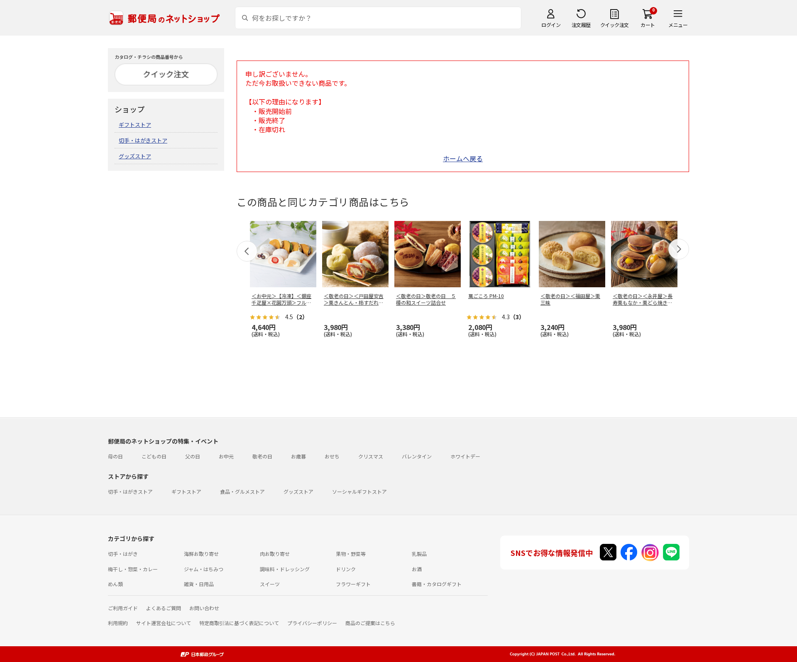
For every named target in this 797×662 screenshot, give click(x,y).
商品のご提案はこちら (370, 622)
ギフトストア (135, 125)
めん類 (115, 583)
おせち (332, 456)
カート (648, 24)
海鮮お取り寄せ (201, 553)
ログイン (550, 24)
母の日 (115, 456)
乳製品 (419, 553)
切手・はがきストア (143, 140)
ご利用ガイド (123, 607)
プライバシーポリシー (312, 622)
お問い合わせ (204, 607)
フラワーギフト (353, 583)
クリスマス (370, 456)
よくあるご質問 (163, 607)
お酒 (417, 568)
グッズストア (135, 156)
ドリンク (346, 568)
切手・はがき (123, 553)
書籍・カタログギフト (437, 583)
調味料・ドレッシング (285, 568)
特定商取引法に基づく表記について (239, 622)
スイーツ (270, 583)
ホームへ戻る (463, 158)
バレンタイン (417, 456)
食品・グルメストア (242, 491)
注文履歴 (581, 24)
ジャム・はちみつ (203, 568)
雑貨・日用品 (199, 583)
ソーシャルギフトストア (359, 491)
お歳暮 (298, 456)
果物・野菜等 (351, 553)
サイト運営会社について (163, 622)
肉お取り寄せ (275, 553)
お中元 (226, 456)
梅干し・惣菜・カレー (133, 568)
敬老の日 (262, 456)
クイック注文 (614, 24)
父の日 (192, 456)
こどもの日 (154, 456)
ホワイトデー (465, 456)
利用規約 (118, 622)
